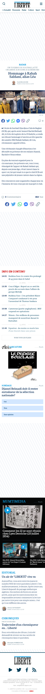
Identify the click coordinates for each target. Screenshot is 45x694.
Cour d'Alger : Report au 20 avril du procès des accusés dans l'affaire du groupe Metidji (24, 289)
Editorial (8, 572)
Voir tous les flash (22, 337)
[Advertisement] (22, 36)
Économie (16, 10)
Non (5, 408)
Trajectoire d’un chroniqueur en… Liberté (20, 626)
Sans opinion (8, 414)
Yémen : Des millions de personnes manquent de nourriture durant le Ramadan (24, 318)
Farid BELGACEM (22, 82)
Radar (24, 10)
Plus (41, 347)
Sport (38, 10)
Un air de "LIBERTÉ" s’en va (19, 577)
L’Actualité (7, 10)
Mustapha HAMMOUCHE (15, 642)
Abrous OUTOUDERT (14, 608)
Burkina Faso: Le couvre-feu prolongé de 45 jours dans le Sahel (25, 277)
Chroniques (10, 618)
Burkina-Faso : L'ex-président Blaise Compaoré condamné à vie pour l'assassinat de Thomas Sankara (24, 298)
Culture (31, 10)
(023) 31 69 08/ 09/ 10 (22, 682)
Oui (5, 401)
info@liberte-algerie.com (24, 685)
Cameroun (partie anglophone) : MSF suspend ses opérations (25, 310)
